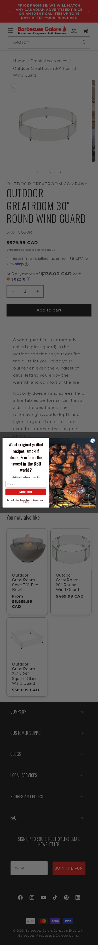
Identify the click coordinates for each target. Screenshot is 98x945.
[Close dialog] (92, 441)
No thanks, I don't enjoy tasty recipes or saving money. (25, 500)
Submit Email (25, 492)
